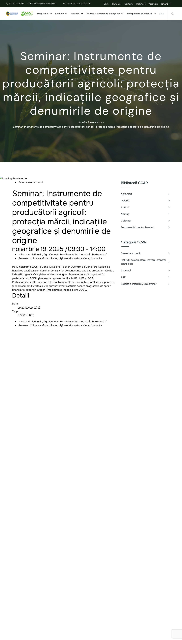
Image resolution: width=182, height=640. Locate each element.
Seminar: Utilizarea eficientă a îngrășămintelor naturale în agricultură (60, 258)
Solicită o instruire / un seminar (139, 284)
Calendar (126, 220)
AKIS (123, 277)
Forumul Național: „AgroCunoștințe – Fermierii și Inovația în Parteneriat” (62, 254)
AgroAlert (126, 194)
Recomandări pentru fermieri (137, 227)
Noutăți (125, 214)
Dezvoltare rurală (130, 253)
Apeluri (125, 207)
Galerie (125, 200)
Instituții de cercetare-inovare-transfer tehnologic (143, 261)
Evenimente (95, 122)
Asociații (126, 270)
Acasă (82, 122)
